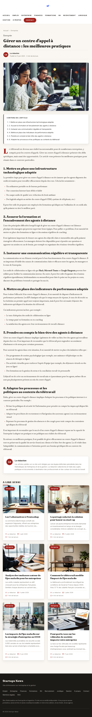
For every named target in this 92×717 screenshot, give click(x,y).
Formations (50, 15)
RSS (19, 695)
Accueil (6, 15)
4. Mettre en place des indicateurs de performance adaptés (31, 133)
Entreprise (26, 15)
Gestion (6, 20)
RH (60, 15)
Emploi (16, 15)
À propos (17, 20)
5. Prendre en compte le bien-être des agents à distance (30, 136)
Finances (38, 15)
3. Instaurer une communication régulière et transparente (30, 129)
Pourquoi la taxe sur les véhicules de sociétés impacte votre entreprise (63, 637)
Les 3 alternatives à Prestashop (22, 516)
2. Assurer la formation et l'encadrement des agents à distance (32, 126)
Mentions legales (9, 695)
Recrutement (69, 15)
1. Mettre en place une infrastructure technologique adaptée (31, 122)
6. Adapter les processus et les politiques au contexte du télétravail (34, 140)
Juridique (82, 15)
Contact (30, 20)
